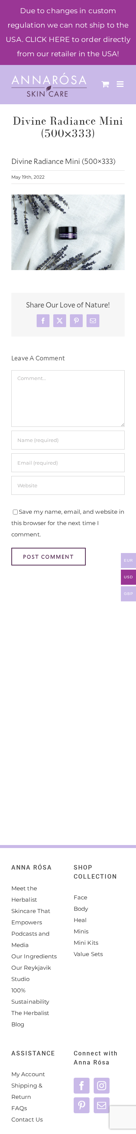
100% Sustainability (30, 996)
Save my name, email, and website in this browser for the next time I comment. (68, 523)
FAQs (19, 1108)
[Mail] (102, 1105)
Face (80, 897)
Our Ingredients (34, 956)
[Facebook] (82, 1086)
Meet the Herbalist (24, 894)
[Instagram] (102, 1086)
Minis (81, 931)
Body (81, 908)
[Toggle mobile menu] (121, 84)
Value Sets (88, 954)
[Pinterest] (82, 1105)
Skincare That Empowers (30, 916)
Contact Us (27, 1119)
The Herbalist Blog (30, 1018)
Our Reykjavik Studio (31, 973)
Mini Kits (86, 942)
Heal (80, 920)
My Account (28, 1074)
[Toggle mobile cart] (105, 84)
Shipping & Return (26, 1091)
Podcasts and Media (30, 939)
